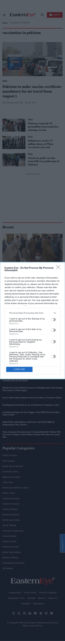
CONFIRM (19, 369)
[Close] (59, 268)
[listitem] (32, 313)
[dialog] (32, 320)
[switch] (53, 319)
